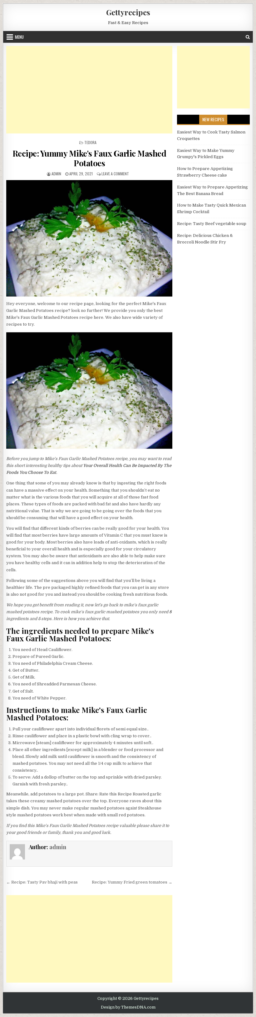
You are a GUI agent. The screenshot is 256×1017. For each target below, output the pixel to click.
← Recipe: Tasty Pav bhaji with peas (42, 882)
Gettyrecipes (128, 12)
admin (56, 173)
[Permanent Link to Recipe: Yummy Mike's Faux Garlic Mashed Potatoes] (89, 238)
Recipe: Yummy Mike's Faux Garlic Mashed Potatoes (89, 158)
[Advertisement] (89, 89)
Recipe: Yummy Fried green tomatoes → (132, 882)
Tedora (90, 142)
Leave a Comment (115, 173)
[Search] (248, 37)
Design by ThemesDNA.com (128, 1007)
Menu (19, 37)
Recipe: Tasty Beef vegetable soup (211, 223)
